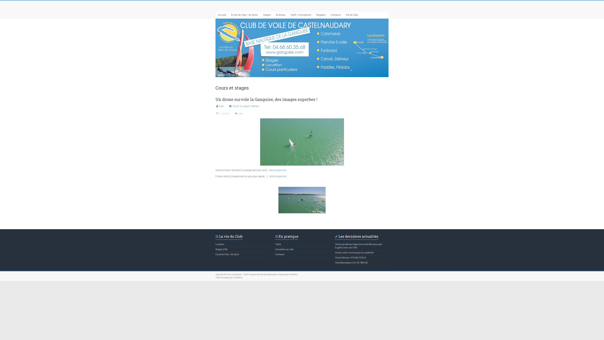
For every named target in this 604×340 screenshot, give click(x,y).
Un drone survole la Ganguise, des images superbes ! (266, 99)
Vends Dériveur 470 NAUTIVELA (350, 257)
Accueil (222, 14)
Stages (267, 14)
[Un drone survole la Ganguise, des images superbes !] (302, 119)
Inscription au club (284, 249)
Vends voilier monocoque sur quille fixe (354, 252)
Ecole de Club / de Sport (244, 14)
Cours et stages (241, 106)
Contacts (336, 14)
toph (221, 106)
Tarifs (278, 244)
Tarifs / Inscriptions (300, 14)
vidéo (240, 114)
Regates (321, 14)
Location (219, 244)
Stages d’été (221, 249)
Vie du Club (352, 14)
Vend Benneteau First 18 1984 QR (351, 262)
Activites (280, 14)
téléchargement (277, 170)
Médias (255, 106)
